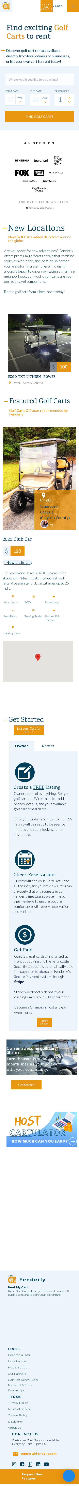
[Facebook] (22, 1464)
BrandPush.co (47, 208)
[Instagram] (14, 1464)
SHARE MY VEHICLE (46, 6)
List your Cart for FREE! (29, 729)
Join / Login (54, 5)
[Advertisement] (41, 1178)
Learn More (44, 1022)
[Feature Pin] (13, 596)
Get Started (26, 1085)
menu (73, 6)
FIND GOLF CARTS (39, 116)
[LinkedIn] (38, 1464)
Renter (48, 746)
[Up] (69, 97)
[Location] (43, 495)
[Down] (69, 102)
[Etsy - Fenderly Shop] (30, 1464)
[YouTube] (46, 1464)
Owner (21, 746)
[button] (38, 657)
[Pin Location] (9, 382)
